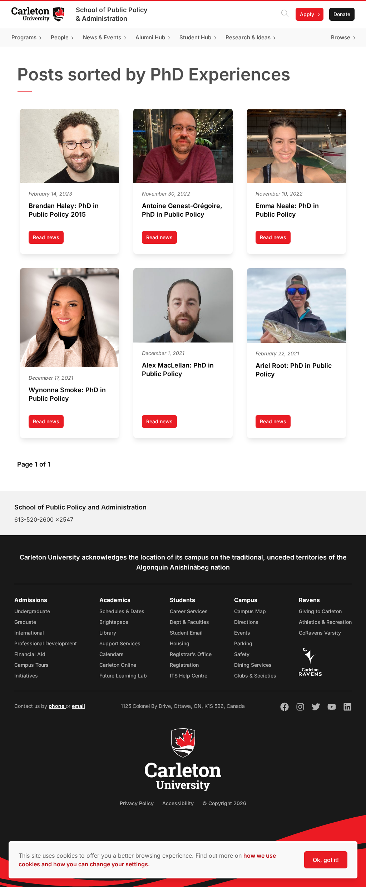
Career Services (189, 611)
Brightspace (113, 622)
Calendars (111, 654)
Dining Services (253, 665)
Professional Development (45, 643)
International (29, 633)
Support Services (119, 643)
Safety (241, 654)
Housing (179, 643)
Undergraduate (32, 611)
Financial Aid (29, 654)
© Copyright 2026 (224, 803)
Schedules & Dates (121, 611)
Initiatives (26, 675)
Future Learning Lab (123, 675)
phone (57, 706)
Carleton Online (117, 665)
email (78, 706)
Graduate (25, 622)
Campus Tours (31, 665)
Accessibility (178, 803)
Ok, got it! (326, 859)
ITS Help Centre (188, 675)
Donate (341, 14)
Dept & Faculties (189, 622)
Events (242, 633)
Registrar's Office (191, 654)
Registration (184, 665)
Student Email (186, 633)
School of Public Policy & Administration (112, 14)
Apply (307, 14)
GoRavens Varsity (320, 633)
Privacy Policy (137, 803)
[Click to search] (284, 14)
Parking (243, 643)
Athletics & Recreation (325, 622)
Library (107, 633)
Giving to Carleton (320, 611)
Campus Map (250, 611)
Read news (48, 239)
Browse (340, 37)
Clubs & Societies (255, 675)
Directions (246, 622)
